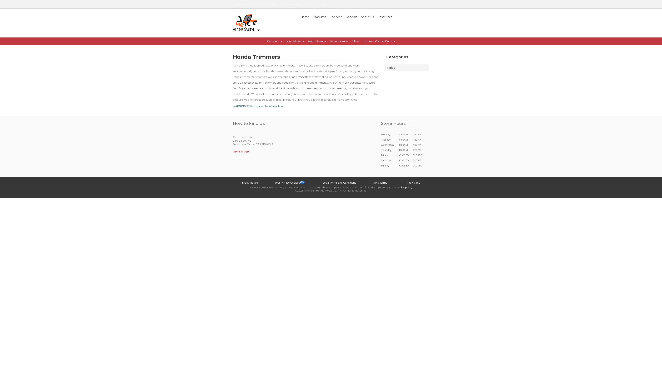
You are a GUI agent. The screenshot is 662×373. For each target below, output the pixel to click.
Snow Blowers (339, 41)
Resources (385, 17)
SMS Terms (380, 182)
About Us (367, 17)
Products (319, 17)
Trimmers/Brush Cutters (379, 41)
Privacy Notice (249, 182)
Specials (351, 17)
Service (337, 17)
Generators (274, 41)
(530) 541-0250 (311, 4)
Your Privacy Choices (287, 182)
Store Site (325, 4)
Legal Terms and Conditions (339, 182)
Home (305, 17)
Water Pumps (317, 41)
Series (391, 67)
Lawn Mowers (294, 41)
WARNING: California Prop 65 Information (258, 106)
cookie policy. (405, 187)
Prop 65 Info (413, 182)
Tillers (355, 41)
